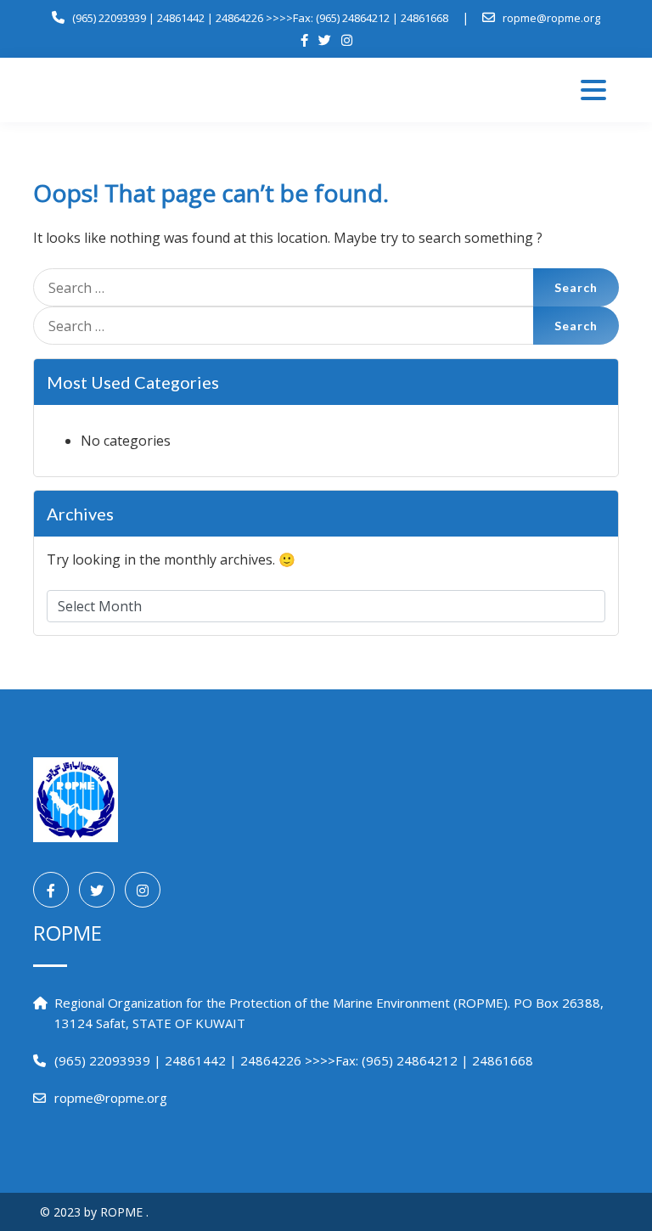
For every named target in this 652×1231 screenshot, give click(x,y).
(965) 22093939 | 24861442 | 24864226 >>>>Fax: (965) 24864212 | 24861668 (260, 17)
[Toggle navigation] (593, 90)
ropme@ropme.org (551, 17)
